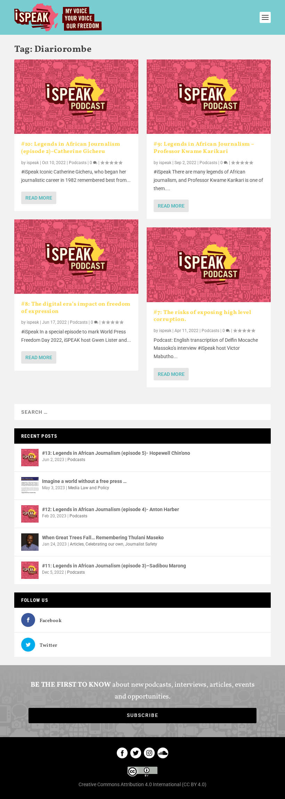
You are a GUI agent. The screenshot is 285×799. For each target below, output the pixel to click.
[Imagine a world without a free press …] (30, 485)
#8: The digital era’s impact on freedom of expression (75, 307)
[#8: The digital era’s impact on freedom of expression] (76, 256)
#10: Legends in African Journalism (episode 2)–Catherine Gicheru (70, 147)
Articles (77, 544)
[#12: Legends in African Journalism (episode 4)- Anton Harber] (30, 514)
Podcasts (78, 162)
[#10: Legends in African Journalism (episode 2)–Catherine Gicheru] (76, 96)
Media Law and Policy (88, 487)
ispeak (33, 162)
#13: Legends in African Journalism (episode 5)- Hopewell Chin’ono (116, 453)
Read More (38, 198)
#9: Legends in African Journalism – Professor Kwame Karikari (204, 147)
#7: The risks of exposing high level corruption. (202, 316)
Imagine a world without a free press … (84, 481)
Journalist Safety (141, 544)
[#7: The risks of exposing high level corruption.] (209, 264)
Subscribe (142, 715)
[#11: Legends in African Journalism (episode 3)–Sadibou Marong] (30, 570)
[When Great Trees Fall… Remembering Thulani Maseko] (30, 542)
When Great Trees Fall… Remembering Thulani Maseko (103, 537)
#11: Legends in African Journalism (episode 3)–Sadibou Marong (114, 565)
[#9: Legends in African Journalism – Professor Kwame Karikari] (209, 96)
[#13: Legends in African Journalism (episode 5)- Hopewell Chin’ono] (30, 457)
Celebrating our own (104, 544)
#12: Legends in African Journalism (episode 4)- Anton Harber (110, 509)
